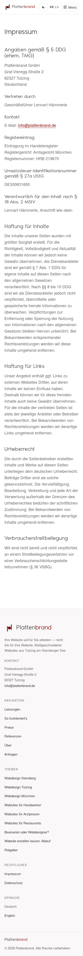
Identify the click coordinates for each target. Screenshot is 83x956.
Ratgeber (11, 849)
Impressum (12, 873)
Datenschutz (13, 882)
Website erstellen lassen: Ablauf (27, 840)
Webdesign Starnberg (20, 778)
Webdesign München (19, 795)
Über (8, 745)
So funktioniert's (15, 718)
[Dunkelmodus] (43, 7)
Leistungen (12, 709)
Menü (72, 7)
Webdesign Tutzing (18, 787)
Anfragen (10, 754)
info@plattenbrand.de (37, 125)
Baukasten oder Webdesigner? (26, 832)
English (9, 915)
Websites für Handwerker (22, 805)
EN (57, 7)
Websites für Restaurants (22, 823)
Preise (9, 727)
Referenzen (12, 736)
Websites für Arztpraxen (21, 814)
